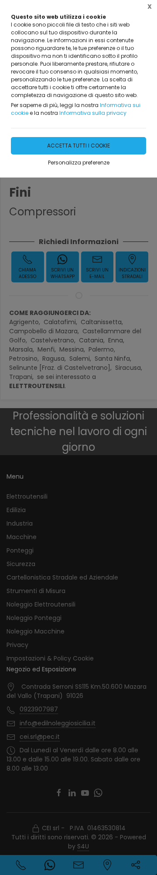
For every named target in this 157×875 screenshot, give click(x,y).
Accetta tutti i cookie (78, 145)
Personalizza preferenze (78, 162)
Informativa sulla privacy (92, 113)
